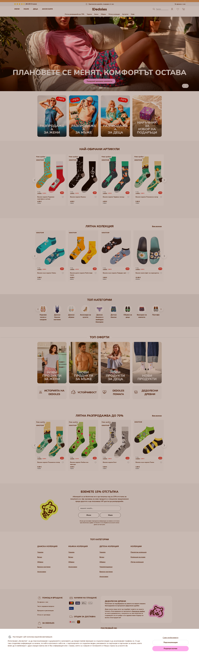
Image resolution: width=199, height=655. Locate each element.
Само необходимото (170, 638)
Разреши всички (170, 648)
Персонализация (171, 642)
